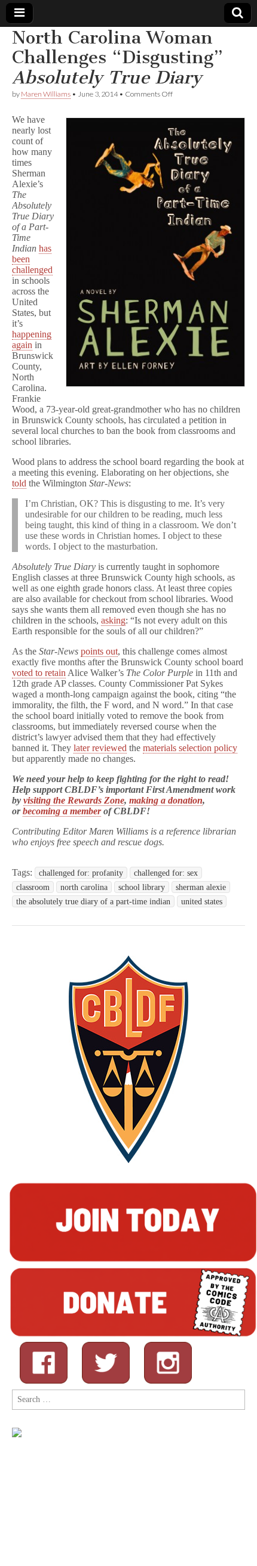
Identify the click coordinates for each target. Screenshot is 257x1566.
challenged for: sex (166, 872)
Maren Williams (46, 93)
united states (201, 901)
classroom (33, 887)
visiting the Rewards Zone (73, 800)
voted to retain (39, 673)
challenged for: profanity (81, 872)
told (19, 483)
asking (113, 620)
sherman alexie (201, 887)
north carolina (84, 887)
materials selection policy (190, 748)
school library (141, 887)
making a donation (166, 800)
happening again (31, 339)
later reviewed (100, 748)
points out (99, 651)
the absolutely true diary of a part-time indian (93, 901)
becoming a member (62, 811)
